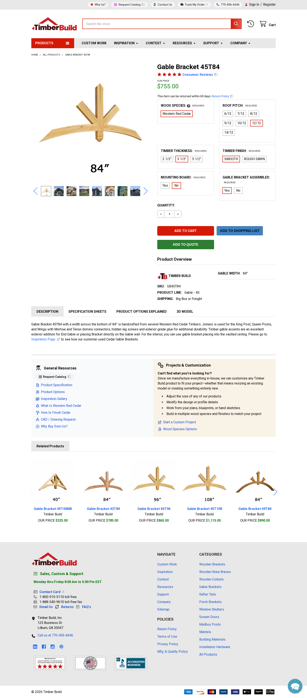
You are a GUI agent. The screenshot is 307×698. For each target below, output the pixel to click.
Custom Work (94, 43)
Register (269, 4)
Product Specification (56, 385)
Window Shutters (211, 609)
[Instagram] (52, 646)
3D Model (185, 312)
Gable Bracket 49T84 (254, 509)
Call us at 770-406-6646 (55, 635)
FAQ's (86, 607)
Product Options (53, 392)
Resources (182, 43)
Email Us (46, 607)
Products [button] (44, 43)
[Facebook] (44, 646)
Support (211, 43)
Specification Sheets (87, 312)
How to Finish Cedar (55, 413)
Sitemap (163, 609)
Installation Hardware (214, 647)
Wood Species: (182, 105)
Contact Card (50, 592)
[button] (295, 686)
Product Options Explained (141, 312)
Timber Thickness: (184, 151)
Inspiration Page (43, 339)
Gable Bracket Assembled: (246, 179)
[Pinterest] (61, 646)
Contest (153, 43)
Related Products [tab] (50, 446)
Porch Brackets (210, 602)
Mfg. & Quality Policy (172, 652)
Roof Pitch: (240, 105)
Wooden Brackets (212, 564)
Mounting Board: (183, 177)
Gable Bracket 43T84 (103, 509)
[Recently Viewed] (251, 24)
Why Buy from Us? (54, 426)
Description (47, 312)
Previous (35, 191)
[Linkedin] (35, 646)
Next (145, 191)
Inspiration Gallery (54, 399)
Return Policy (221, 96)
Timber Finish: (242, 151)
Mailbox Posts (210, 624)
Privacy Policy (167, 644)
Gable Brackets (210, 587)
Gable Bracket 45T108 (204, 509)
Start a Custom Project (179, 422)
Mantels (205, 632)
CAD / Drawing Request (58, 419)
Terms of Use (167, 637)
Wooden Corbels (211, 579)
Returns (67, 607)
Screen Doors (209, 617)
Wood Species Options (180, 429)
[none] (90, 122)
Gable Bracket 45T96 (153, 509)
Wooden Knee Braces (215, 572)
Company (238, 43)
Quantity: (166, 205)
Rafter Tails (207, 594)
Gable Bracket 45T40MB (53, 509)
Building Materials (212, 639)
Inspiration (124, 43)
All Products (208, 654)
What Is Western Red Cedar (61, 406)
